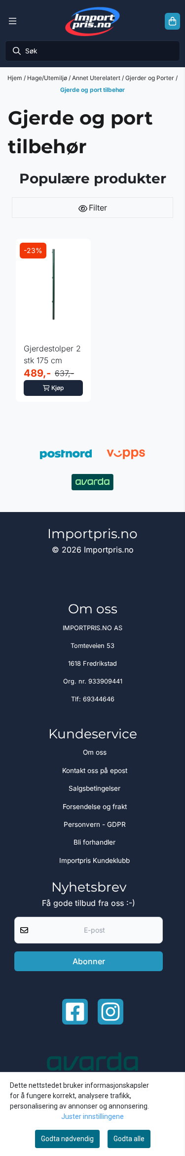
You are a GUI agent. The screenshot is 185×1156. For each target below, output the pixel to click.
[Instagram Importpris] (110, 1012)
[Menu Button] (12, 21)
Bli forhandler (94, 842)
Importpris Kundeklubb (94, 860)
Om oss (95, 752)
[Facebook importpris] (75, 1012)
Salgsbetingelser (94, 788)
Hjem (15, 78)
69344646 (98, 699)
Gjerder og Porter (150, 78)
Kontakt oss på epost (94, 770)
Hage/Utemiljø (48, 78)
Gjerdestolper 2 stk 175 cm (52, 354)
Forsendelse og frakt (95, 807)
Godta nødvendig (67, 1139)
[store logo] (92, 21)
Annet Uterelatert (97, 78)
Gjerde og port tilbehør (92, 89)
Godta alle (129, 1139)
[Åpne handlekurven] (172, 21)
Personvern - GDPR (95, 824)
